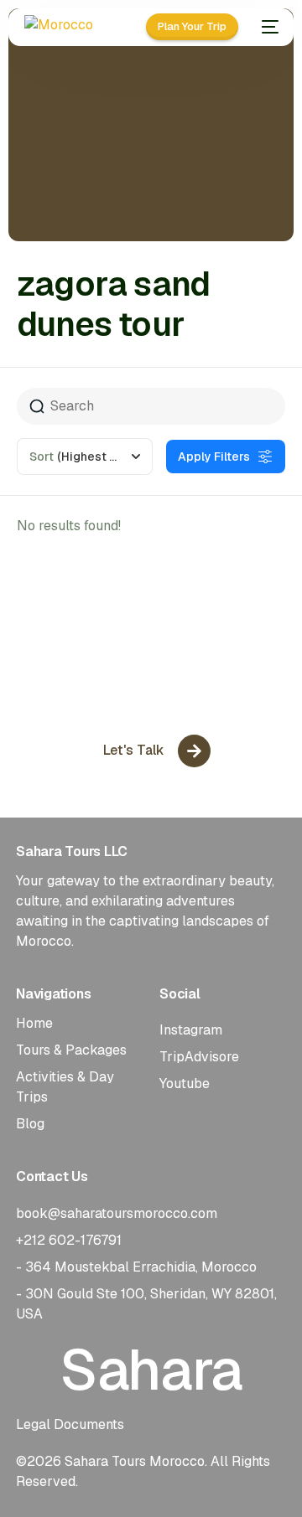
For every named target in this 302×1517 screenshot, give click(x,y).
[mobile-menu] (267, 27)
